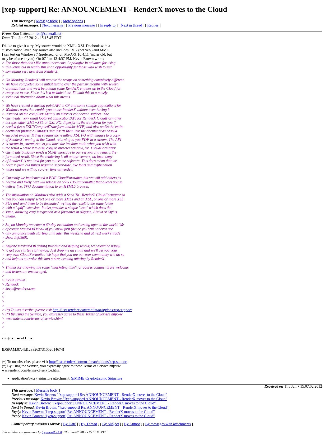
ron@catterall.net (48, 33)
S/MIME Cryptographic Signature (96, 378)
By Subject (110, 424)
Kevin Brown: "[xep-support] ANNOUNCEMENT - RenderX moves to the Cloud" (104, 399)
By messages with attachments (168, 424)
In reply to (108, 25)
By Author (132, 424)
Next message (52, 25)
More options (73, 21)
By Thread (89, 424)
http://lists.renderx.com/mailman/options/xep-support (92, 310)
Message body (47, 21)
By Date (69, 424)
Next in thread (131, 25)
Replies (152, 25)
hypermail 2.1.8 (52, 432)
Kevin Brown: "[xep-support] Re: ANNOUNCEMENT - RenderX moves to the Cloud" (100, 395)
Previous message (81, 25)
